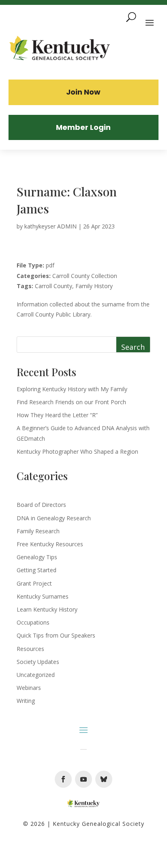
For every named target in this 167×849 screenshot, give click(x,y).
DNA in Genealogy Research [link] (54, 518)
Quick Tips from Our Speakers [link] (56, 635)
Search (133, 347)
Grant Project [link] (34, 583)
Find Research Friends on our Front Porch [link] (71, 402)
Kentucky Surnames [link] (43, 596)
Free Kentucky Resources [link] (50, 544)
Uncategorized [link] (36, 675)
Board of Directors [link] (41, 505)
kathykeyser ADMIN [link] (50, 226)
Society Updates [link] (38, 662)
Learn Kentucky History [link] (47, 609)
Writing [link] (26, 701)
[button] (63, 779)
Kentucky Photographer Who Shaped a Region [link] (77, 451)
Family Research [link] (38, 531)
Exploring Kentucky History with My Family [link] (72, 389)
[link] (60, 49)
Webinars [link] (29, 688)
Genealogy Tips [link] (37, 557)
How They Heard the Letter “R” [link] (57, 415)
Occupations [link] (33, 622)
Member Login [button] (83, 127)
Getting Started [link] (36, 570)
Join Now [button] (83, 92)
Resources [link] (30, 649)
